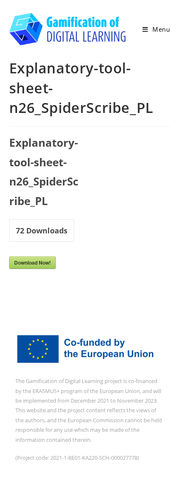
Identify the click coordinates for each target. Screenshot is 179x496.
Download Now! (32, 262)
